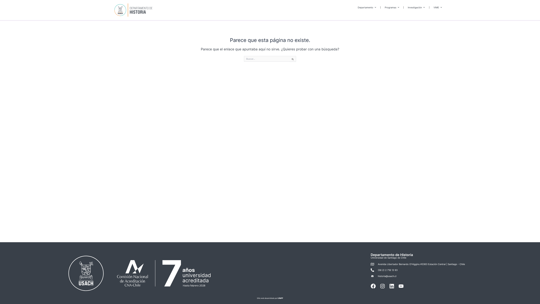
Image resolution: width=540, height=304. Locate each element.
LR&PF (280, 298)
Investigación (415, 7)
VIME (436, 7)
